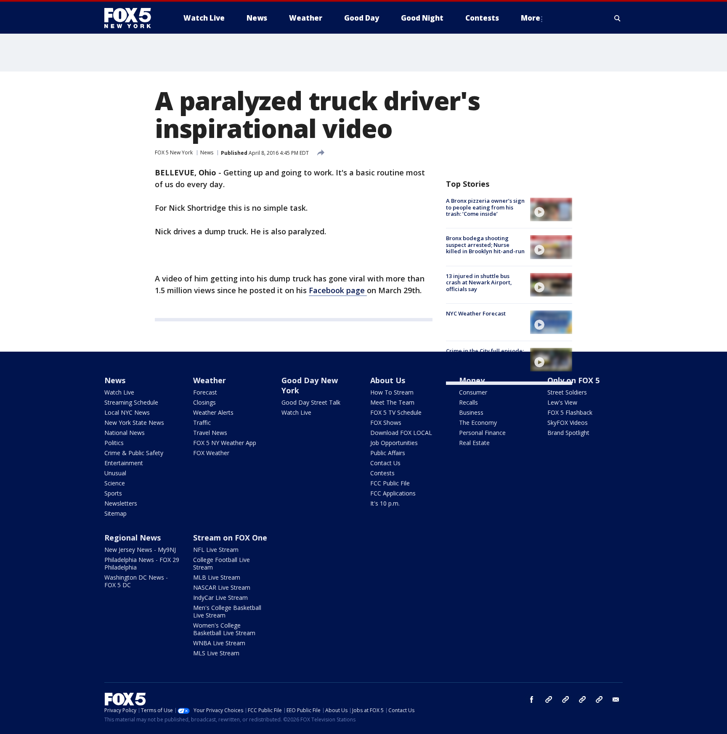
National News (124, 433)
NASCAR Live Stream (221, 587)
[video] (551, 209)
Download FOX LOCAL (401, 433)
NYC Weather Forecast (476, 313)
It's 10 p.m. (385, 503)
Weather (209, 380)
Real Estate (474, 443)
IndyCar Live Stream (220, 598)
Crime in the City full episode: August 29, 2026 (485, 354)
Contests (382, 473)
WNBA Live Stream (219, 643)
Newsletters (120, 503)
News (206, 152)
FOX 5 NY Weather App (224, 443)
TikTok (565, 699)
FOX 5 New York (174, 152)
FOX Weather (211, 453)
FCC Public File (390, 483)
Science (114, 483)
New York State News (134, 423)
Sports (113, 493)
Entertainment (123, 463)
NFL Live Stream (216, 550)
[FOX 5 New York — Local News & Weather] (132, 18)
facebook (532, 699)
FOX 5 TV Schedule (396, 412)
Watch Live (119, 392)
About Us (387, 380)
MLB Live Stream (216, 577)
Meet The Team (392, 402)
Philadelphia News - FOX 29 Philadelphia (141, 563)
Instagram (548, 699)
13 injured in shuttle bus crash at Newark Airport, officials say (479, 282)
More (530, 18)
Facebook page (338, 290)
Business (471, 412)
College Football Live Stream (221, 563)
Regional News (132, 538)
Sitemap (115, 513)
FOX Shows (385, 423)
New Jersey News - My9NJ (140, 550)
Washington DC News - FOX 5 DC (136, 581)
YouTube (582, 699)
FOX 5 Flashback (569, 412)
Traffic (202, 423)
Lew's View (562, 402)
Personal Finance (482, 433)
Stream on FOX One (230, 538)
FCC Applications (393, 493)
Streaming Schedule (131, 402)
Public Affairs (387, 453)
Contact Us (385, 463)
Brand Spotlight (568, 433)
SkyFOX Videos (567, 423)
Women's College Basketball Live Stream (224, 629)
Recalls (468, 402)
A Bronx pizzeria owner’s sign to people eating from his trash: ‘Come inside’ (485, 207)
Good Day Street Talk (310, 402)
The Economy (478, 423)
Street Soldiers (567, 392)
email (616, 699)
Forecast (205, 392)
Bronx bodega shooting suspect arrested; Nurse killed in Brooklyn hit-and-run (485, 244)
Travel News (210, 433)
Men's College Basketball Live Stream (227, 611)
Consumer (473, 392)
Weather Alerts (213, 412)
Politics (114, 443)
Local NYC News (127, 412)
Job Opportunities (394, 443)
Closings (204, 402)
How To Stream (392, 392)
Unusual (115, 473)
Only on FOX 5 (573, 380)
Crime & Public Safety (133, 453)
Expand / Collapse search (618, 18)
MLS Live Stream (216, 653)
